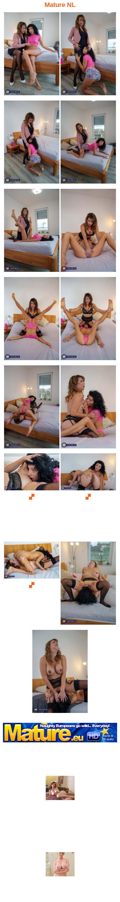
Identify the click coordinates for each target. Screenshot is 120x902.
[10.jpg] (88, 408)
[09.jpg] (31, 408)
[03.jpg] (31, 144)
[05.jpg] (31, 232)
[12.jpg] (88, 496)
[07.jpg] (31, 320)
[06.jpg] (88, 232)
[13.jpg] (31, 585)
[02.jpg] (88, 55)
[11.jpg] (31, 496)
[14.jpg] (88, 585)
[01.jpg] (31, 55)
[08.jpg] (88, 320)
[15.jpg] (60, 673)
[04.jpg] (88, 144)
